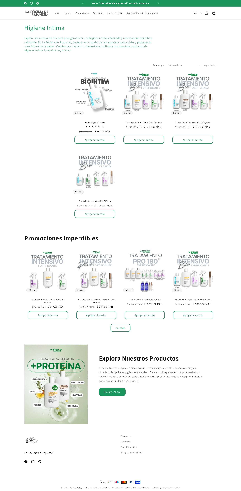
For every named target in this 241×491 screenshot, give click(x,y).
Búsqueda (126, 436)
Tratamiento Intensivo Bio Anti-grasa (192, 122)
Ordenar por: (159, 65)
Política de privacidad (121, 488)
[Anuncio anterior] (83, 3)
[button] (83, 13)
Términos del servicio (142, 488)
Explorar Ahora (112, 391)
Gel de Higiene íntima (95, 122)
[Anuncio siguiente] (158, 3)
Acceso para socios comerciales (167, 488)
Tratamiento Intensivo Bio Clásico (95, 201)
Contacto (125, 441)
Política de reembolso (100, 488)
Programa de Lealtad (131, 452)
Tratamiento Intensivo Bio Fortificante (144, 122)
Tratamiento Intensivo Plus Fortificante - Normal (96, 301)
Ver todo (120, 327)
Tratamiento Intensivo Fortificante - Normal (48, 301)
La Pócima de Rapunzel (77, 488)
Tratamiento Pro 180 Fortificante (144, 299)
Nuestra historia (129, 447)
